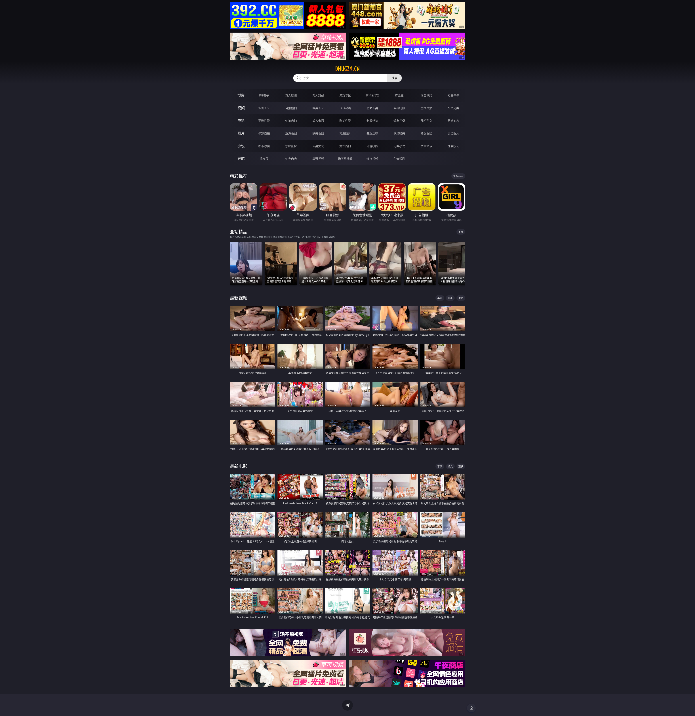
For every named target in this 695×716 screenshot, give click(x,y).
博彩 (241, 95)
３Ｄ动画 (345, 108)
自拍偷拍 (291, 108)
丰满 (439, 466)
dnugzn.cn (347, 68)
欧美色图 (318, 133)
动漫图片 (345, 133)
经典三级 (399, 121)
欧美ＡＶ (318, 108)
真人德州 (291, 95)
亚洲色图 (291, 133)
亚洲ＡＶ (264, 108)
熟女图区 (426, 133)
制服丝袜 (372, 121)
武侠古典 (345, 146)
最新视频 (238, 298)
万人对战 (318, 95)
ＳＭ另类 (453, 108)
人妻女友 (318, 146)
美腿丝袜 (372, 133)
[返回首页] (471, 708)
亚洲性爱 (264, 121)
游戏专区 (345, 95)
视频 (241, 108)
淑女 (450, 466)
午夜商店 (291, 159)
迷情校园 (372, 146)
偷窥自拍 (264, 133)
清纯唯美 (399, 133)
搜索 (394, 78)
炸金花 (399, 95)
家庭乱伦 (291, 146)
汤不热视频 (345, 159)
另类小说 (399, 146)
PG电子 (264, 95)
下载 (460, 231)
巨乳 (450, 298)
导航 (241, 158)
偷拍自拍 (291, 121)
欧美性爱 (345, 121)
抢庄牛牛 (453, 95)
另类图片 (453, 133)
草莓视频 (318, 159)
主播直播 (426, 108)
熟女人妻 (372, 108)
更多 (460, 298)
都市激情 (264, 146)
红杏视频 (372, 159)
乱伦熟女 (426, 121)
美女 (439, 298)
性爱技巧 (453, 146)
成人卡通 (318, 121)
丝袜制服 (399, 108)
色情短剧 (399, 159)
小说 (241, 146)
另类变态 (453, 121)
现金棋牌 (426, 95)
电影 (241, 120)
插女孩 (264, 159)
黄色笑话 (426, 146)
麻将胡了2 (372, 95)
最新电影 (238, 466)
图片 (241, 133)
